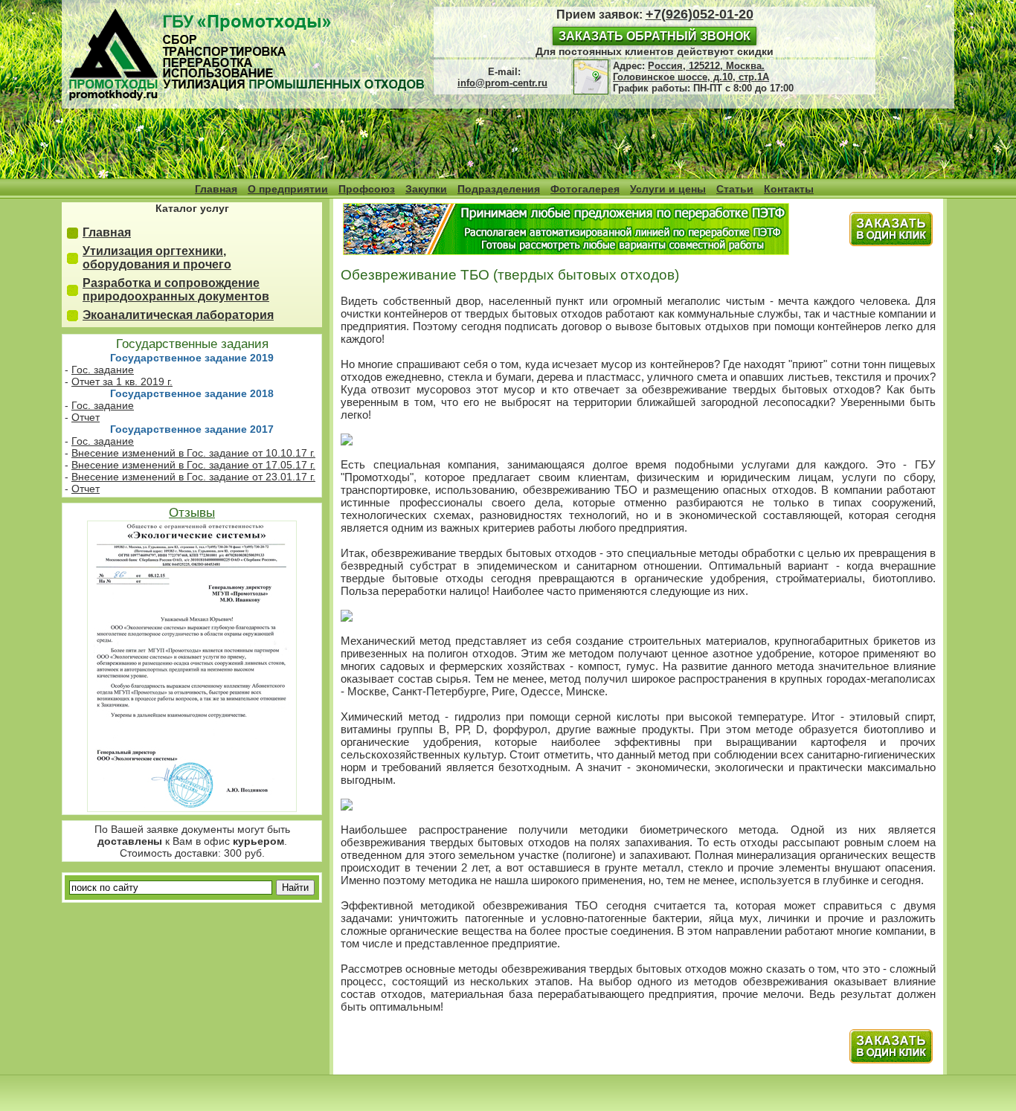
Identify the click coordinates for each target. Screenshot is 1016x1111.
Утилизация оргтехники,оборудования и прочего (157, 258)
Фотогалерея (585, 189)
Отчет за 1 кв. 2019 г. (122, 381)
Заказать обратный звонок (654, 36)
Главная (216, 189)
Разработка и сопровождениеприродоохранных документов (176, 290)
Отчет (85, 417)
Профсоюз (366, 189)
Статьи (734, 189)
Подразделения (498, 189)
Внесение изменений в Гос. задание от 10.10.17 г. (193, 453)
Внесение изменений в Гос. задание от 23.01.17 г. (193, 477)
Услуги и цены (668, 189)
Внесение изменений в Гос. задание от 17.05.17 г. (193, 465)
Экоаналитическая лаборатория (178, 315)
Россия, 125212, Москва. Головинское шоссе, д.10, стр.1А (691, 71)
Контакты (789, 189)
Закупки (426, 189)
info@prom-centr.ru (502, 82)
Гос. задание (102, 370)
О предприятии (288, 189)
